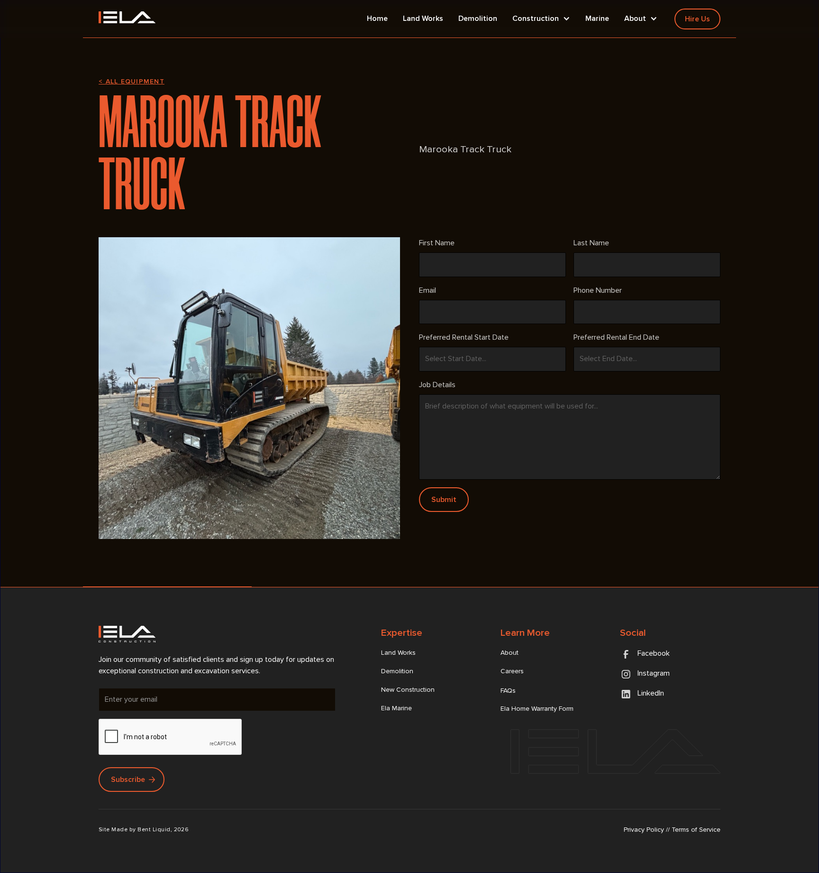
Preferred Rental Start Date (464, 337)
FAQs (508, 691)
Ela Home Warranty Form (536, 709)
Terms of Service (696, 830)
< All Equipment (131, 81)
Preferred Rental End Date (616, 337)
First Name (437, 243)
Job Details (437, 385)
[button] (541, 19)
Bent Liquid (153, 829)
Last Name (591, 243)
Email (427, 290)
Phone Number (597, 290)
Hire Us (697, 19)
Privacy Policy (644, 830)
